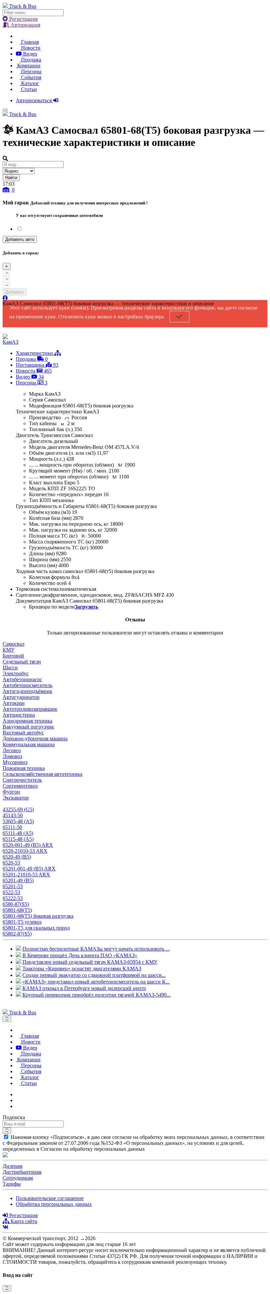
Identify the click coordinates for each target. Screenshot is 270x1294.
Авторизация (24, 25)
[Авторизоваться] (5, 298)
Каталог (29, 83)
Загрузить (86, 607)
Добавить (14, 291)
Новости (30, 48)
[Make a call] (18, 1106)
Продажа (30, 59)
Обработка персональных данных (54, 1204)
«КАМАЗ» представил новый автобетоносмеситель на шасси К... (96, 981)
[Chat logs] (18, 1094)
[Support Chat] (18, 1100)
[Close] (7, 1019)
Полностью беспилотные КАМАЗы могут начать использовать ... (96, 949)
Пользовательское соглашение (50, 1198)
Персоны (30, 71)
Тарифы (12, 1184)
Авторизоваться (34, 100)
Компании (28, 65)
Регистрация (23, 19)
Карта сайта (23, 1221)
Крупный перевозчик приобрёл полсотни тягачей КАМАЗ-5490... (96, 995)
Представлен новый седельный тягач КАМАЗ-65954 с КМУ (89, 962)
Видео (29, 54)
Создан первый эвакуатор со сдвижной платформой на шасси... (94, 975)
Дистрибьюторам (22, 1172)
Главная (29, 42)
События (30, 77)
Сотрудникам (18, 1178)
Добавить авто (19, 239)
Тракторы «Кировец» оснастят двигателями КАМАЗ (81, 968)
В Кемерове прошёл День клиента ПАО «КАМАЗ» (79, 955)
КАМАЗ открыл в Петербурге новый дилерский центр (84, 988)
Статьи (28, 89)
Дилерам (12, 1166)
